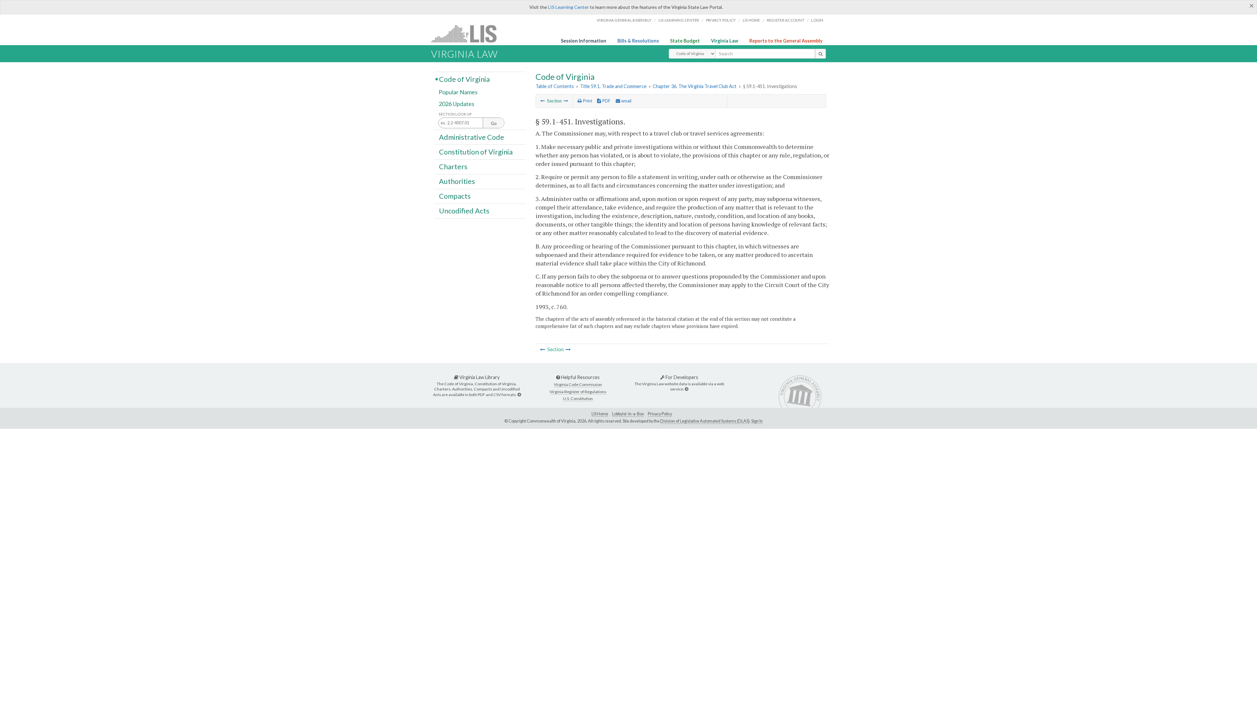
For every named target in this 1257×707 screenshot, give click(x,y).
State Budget (685, 41)
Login (817, 20)
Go (494, 123)
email (625, 100)
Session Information (583, 41)
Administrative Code (471, 137)
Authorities (457, 181)
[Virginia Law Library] (519, 394)
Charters (453, 166)
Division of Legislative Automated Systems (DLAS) (705, 421)
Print (587, 100)
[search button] (820, 54)
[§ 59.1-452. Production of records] (566, 100)
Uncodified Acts (464, 211)
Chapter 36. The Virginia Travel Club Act (695, 86)
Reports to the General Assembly (786, 41)
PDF (605, 100)
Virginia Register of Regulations (578, 391)
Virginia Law (724, 41)
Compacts (455, 196)
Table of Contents (555, 86)
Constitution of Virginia (476, 151)
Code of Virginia (464, 79)
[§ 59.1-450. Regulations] (542, 100)
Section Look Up (455, 114)
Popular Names (458, 92)
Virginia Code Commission (578, 384)
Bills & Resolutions (638, 41)
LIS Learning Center (568, 7)
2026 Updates (456, 103)
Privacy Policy (721, 20)
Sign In (757, 421)
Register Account (785, 20)
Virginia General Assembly (624, 20)
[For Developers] (686, 389)
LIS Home (600, 413)
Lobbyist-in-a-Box (628, 413)
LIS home (751, 20)
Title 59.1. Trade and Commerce (613, 86)
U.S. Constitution (578, 398)
